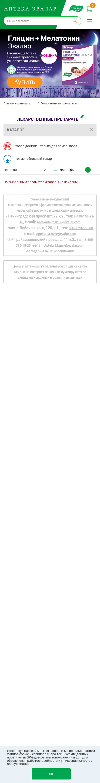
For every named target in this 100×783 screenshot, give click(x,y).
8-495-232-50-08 (81, 228)
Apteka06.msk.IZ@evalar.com (58, 222)
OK (51, 774)
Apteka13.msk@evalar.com (56, 233)
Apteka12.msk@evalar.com (64, 245)
